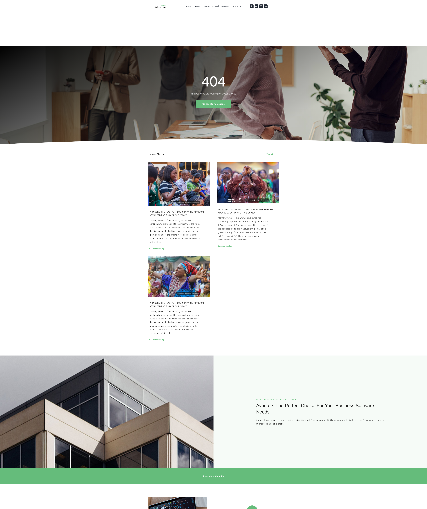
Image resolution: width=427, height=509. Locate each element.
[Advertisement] (213, 29)
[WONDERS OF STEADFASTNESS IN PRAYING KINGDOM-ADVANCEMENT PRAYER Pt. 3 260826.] (179, 184)
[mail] (266, 6)
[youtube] (256, 6)
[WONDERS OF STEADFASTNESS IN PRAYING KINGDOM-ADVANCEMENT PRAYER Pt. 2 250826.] (248, 182)
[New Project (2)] (157, 5)
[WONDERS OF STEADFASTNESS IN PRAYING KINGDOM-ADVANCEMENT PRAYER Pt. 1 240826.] (179, 276)
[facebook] (252, 6)
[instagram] (261, 6)
